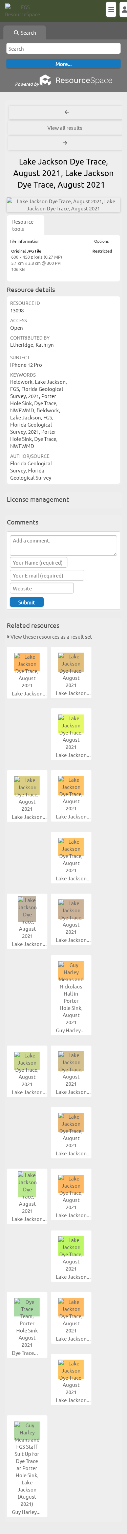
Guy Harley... (71, 1030)
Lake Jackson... (30, 693)
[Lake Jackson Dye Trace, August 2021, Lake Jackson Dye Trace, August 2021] (63, 204)
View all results (64, 127)
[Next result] (65, 143)
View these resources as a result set (50, 636)
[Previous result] (67, 112)
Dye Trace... (25, 1352)
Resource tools (23, 225)
